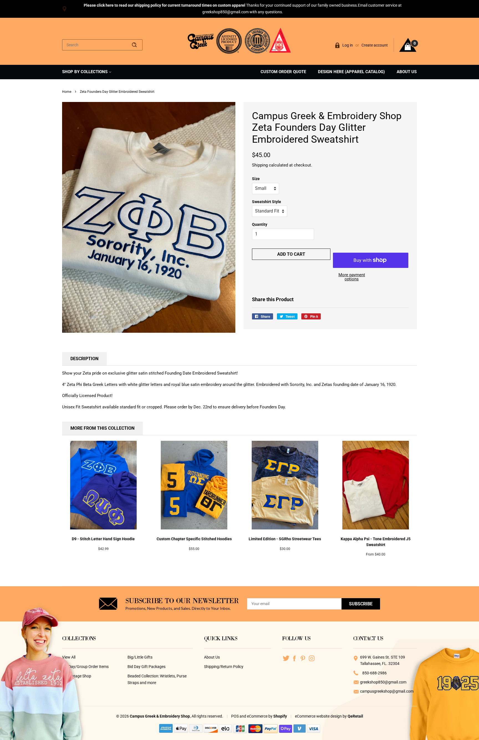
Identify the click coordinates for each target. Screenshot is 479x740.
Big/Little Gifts (140, 657)
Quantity (259, 224)
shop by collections (85, 71)
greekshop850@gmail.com (383, 682)
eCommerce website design (319, 716)
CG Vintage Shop (76, 676)
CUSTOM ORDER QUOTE (283, 71)
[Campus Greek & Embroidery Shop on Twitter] (286, 658)
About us (407, 71)
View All (68, 657)
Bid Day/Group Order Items (85, 666)
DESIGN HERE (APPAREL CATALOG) (351, 71)
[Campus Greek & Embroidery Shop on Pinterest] (303, 658)
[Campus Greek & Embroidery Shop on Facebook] (294, 658)
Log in (347, 45)
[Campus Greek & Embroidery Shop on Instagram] (311, 658)
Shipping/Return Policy (223, 666)
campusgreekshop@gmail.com (387, 691)
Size (256, 178)
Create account (374, 45)
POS (235, 716)
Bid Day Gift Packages (146, 666)
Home (66, 92)
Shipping (260, 165)
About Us (212, 657)
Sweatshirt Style (266, 201)
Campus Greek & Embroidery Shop (160, 716)
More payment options (351, 276)
